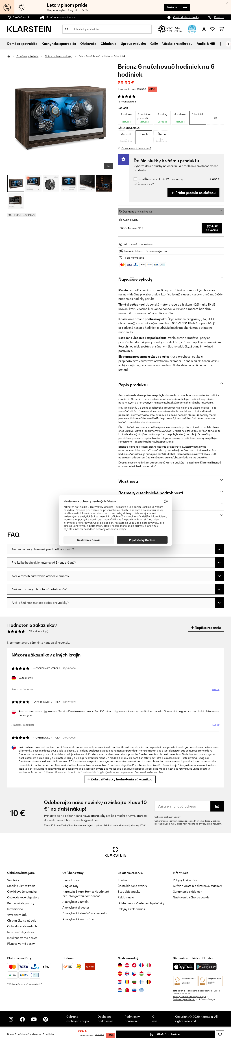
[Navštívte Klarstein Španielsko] (120, 973)
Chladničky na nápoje (21, 920)
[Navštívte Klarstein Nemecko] (120, 965)
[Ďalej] (228, 44)
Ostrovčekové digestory (23, 897)
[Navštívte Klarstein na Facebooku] (22, 1019)
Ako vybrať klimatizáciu (78, 919)
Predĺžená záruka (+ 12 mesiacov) (161, 179)
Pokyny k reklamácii (131, 909)
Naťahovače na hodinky (58, 56)
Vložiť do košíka (168, 1034)
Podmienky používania (184, 999)
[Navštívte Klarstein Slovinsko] (134, 990)
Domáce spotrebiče (27, 56)
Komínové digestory (20, 903)
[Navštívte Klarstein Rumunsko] (127, 982)
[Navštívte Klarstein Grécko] (141, 990)
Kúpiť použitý (130, 219)
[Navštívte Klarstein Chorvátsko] (120, 982)
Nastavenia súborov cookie (191, 897)
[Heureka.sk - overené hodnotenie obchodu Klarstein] (192, 29)
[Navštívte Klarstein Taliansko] (149, 965)
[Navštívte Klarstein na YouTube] (34, 1019)
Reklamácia (126, 897)
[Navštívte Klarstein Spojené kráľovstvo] (127, 973)
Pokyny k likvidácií (185, 880)
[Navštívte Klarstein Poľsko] (149, 973)
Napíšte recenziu (207, 628)
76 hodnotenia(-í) (127, 101)
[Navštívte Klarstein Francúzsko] (141, 965)
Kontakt (219, 17)
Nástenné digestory (20, 932)
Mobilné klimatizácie (21, 886)
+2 (215, 118)
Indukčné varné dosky (22, 938)
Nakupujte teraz (177, 7)
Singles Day (70, 886)
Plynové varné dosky (21, 943)
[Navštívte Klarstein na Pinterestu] (45, 1019)
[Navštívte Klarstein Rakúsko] (127, 965)
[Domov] (11, 56)
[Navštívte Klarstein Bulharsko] (134, 982)
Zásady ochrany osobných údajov (189, 996)
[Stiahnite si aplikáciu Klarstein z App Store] (183, 966)
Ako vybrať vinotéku (75, 901)
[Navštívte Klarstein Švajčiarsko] (134, 965)
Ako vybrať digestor (75, 907)
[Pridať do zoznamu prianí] (220, 1034)
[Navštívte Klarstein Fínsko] (141, 982)
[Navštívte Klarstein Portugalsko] (127, 990)
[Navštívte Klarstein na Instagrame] (10, 1019)
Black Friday (71, 880)
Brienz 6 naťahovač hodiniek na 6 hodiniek (102, 56)
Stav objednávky (129, 891)
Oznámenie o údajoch (187, 891)
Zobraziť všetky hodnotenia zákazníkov (121, 779)
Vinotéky (13, 880)
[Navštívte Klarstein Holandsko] (120, 990)
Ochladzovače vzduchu (22, 926)
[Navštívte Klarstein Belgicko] (149, 982)
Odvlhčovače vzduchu (22, 891)
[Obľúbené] (212, 29)
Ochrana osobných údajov (167, 817)
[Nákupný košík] (221, 29)
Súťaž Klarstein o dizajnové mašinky (197, 886)
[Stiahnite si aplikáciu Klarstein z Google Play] (206, 966)
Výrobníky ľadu (17, 914)
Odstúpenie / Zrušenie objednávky (141, 903)
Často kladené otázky (186, 17)
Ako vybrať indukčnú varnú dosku (85, 913)
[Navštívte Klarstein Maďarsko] (141, 973)
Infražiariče (15, 909)
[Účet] (204, 29)
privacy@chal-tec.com (210, 824)
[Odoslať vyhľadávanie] (66, 29)
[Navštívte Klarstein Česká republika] (134, 973)
